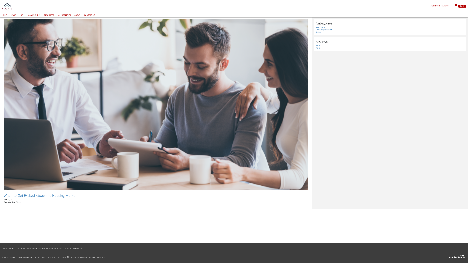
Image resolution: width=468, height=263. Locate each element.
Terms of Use (39, 257)
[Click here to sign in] (455, 6)
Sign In (462, 6)
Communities (34, 15)
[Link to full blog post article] (156, 104)
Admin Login (101, 257)
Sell (23, 15)
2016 (318, 48)
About (77, 15)
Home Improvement (324, 30)
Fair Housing (61, 257)
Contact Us (89, 15)
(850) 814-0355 (77, 248)
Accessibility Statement (79, 257)
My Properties (64, 15)
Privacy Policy (50, 257)
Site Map (92, 257)
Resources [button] (49, 15)
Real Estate (320, 27)
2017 (318, 45)
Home (4, 15)
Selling (318, 32)
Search (14, 15)
